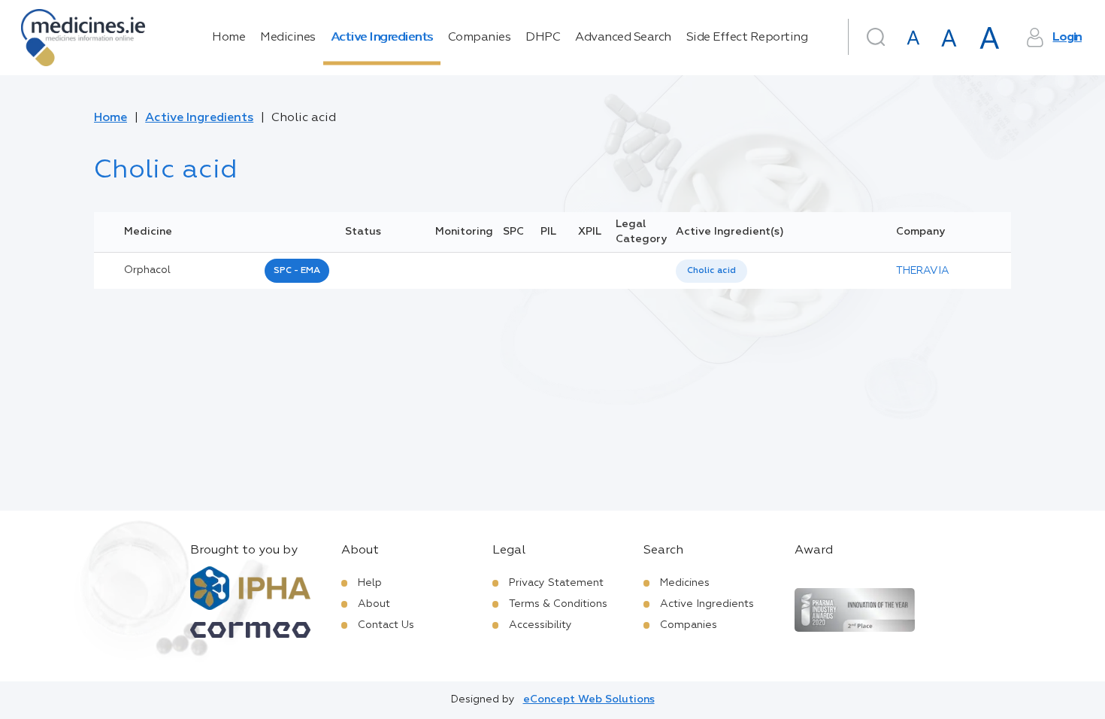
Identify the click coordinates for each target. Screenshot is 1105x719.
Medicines (288, 38)
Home (228, 38)
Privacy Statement (556, 583)
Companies (479, 38)
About (374, 604)
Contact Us (386, 625)
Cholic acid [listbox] (711, 270)
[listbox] (711, 271)
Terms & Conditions (558, 604)
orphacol (147, 270)
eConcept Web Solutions (589, 699)
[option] (711, 271)
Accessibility (540, 625)
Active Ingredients (382, 38)
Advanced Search (623, 38)
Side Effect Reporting (747, 38)
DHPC (542, 38)
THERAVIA (922, 270)
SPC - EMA (297, 270)
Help (370, 583)
